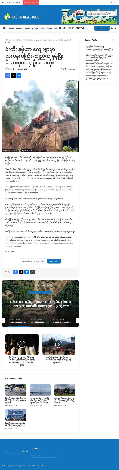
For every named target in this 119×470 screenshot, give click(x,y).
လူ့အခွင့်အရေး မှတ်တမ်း (43, 28)
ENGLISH (62, 28)
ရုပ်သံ (55, 28)
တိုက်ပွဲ (21, 40)
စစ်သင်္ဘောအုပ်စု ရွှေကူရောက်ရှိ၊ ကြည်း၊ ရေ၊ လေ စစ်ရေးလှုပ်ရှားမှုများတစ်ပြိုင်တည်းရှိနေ (99, 57)
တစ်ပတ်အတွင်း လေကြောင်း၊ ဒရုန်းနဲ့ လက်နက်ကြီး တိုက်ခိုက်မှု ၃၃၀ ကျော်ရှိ (40, 303)
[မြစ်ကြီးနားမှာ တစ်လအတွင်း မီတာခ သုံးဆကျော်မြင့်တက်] (15, 415)
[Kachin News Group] (59, 16)
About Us (80, 28)
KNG (11, 69)
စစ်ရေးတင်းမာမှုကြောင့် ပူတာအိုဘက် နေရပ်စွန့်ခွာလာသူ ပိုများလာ (64, 400)
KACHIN (71, 28)
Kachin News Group (39, 466)
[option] (40, 303)
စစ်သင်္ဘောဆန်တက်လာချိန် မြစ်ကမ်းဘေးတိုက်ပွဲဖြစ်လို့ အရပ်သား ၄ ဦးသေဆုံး (39, 400)
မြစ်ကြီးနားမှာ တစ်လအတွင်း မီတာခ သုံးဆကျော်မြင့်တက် (15, 424)
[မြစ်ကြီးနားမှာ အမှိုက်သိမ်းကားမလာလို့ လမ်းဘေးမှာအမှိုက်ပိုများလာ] (15, 390)
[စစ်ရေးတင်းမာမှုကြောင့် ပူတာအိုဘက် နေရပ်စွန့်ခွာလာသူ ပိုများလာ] (64, 390)
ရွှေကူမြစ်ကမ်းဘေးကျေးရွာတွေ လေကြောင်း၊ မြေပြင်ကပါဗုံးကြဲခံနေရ (99, 49)
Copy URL (54, 261)
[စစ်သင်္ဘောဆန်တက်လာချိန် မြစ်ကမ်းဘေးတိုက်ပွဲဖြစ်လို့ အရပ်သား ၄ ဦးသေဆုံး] (40, 390)
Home (5, 28)
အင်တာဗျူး (29, 28)
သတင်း (12, 28)
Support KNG (45, 2)
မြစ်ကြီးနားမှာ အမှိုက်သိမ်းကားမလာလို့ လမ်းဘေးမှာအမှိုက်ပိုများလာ (15, 400)
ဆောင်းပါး (19, 28)
